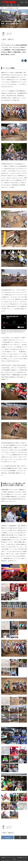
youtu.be (3, 333)
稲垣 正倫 (8, 34)
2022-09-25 (9, 33)
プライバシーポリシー (11, 857)
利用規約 (3, 857)
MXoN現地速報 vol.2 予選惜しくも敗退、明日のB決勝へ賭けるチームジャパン (13, 23)
